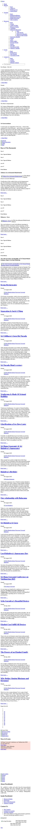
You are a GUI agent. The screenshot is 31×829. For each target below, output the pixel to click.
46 (4, 720)
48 (4, 723)
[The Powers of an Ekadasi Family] (15, 661)
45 (4, 719)
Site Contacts (7, 809)
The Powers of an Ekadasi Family (14, 652)
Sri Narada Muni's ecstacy (11, 365)
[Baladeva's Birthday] (9, 479)
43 (4, 716)
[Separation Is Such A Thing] (15, 320)
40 (4, 711)
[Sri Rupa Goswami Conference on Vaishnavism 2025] (9, 586)
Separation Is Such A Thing (12, 311)
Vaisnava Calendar (8, 803)
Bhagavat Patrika (8, 799)
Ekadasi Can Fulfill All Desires (13, 624)
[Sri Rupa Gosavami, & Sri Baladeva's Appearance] (15, 457)
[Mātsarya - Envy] (6, 221)
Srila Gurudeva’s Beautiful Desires (15, 601)
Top (2, 827)
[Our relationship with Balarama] (8, 505)
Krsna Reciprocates (9, 285)
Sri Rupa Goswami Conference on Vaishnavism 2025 (14, 578)
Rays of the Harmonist (9, 802)
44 (4, 717)
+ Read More (4, 82)
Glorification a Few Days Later (13, 424)
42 (4, 714)
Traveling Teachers (8, 812)
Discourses (6, 800)
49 (4, 724)
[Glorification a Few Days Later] (15, 433)
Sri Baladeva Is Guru (9, 523)
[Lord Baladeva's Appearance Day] (15, 562)
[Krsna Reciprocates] (15, 293)
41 (4, 713)
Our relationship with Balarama (14, 498)
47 (4, 721)
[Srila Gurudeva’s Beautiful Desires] (15, 610)
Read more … (4, 307)
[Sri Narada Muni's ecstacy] (15, 374)
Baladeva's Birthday (9, 472)
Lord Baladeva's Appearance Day (14, 553)
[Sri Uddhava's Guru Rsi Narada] (15, 345)
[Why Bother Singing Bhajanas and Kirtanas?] (15, 689)
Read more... (4, 192)
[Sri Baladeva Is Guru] (15, 531)
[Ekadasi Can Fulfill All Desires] (15, 633)
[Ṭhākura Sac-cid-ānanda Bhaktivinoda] (11, 176)
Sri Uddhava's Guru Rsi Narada (14, 336)
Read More (3, 745)
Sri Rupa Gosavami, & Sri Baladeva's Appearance (11, 447)
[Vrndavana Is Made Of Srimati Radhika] (15, 405)
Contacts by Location (9, 811)
